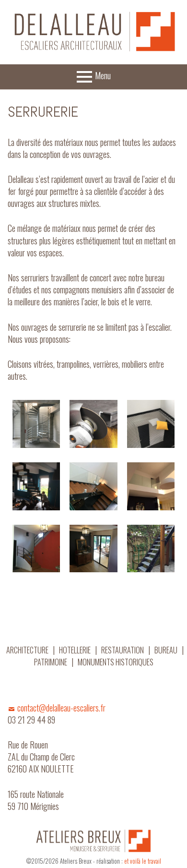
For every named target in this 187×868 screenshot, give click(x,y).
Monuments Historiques (115, 662)
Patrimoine (50, 662)
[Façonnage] (93, 424)
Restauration (122, 650)
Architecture (27, 650)
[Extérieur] (151, 549)
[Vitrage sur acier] (93, 486)
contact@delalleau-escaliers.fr (61, 707)
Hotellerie (75, 650)
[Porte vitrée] (93, 549)
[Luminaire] (36, 549)
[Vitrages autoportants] (151, 486)
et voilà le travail (142, 861)
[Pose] (36, 486)
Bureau (165, 650)
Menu (103, 75)
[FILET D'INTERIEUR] (151, 424)
